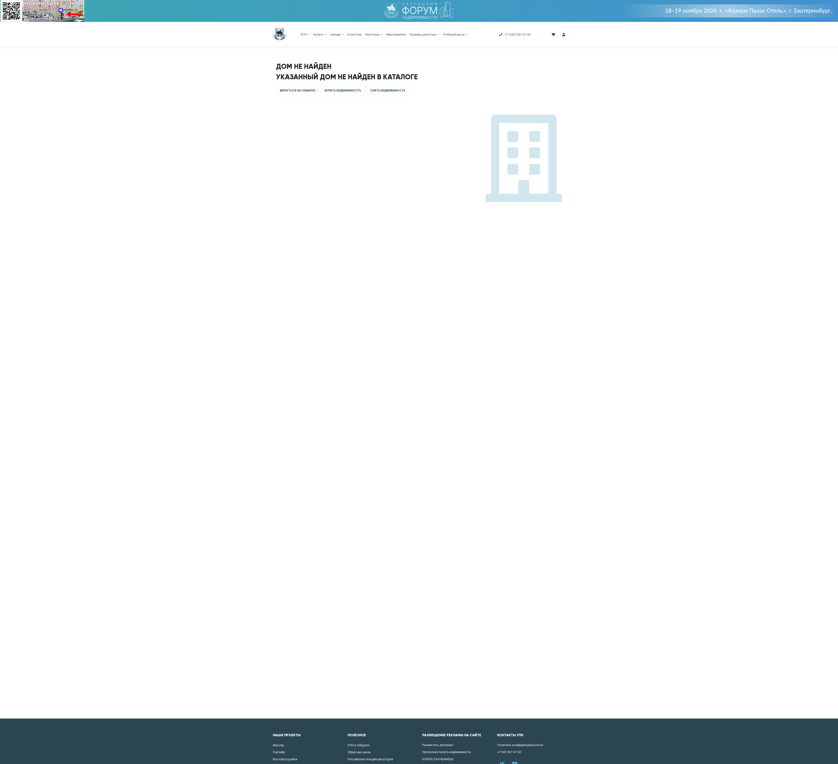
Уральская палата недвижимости (446, 752)
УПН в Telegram (358, 745)
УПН (304, 34)
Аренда (335, 34)
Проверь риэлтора (423, 34)
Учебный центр (454, 34)
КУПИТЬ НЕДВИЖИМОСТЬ (343, 90)
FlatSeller (279, 752)
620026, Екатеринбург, (438, 759)
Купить (318, 34)
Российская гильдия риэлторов (370, 759)
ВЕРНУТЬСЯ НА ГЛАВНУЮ (297, 90)
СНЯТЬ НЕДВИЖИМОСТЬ (387, 90)
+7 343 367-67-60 (509, 752)
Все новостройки (285, 759)
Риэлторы (372, 34)
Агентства (354, 34)
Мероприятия (396, 34)
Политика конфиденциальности (520, 745)
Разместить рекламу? (438, 745)
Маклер (278, 745)
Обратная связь (359, 752)
